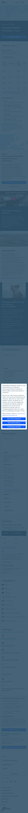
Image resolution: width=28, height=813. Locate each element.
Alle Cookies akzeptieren (14, 418)
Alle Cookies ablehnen (14, 422)
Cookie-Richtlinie (20, 413)
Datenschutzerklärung (11, 415)
